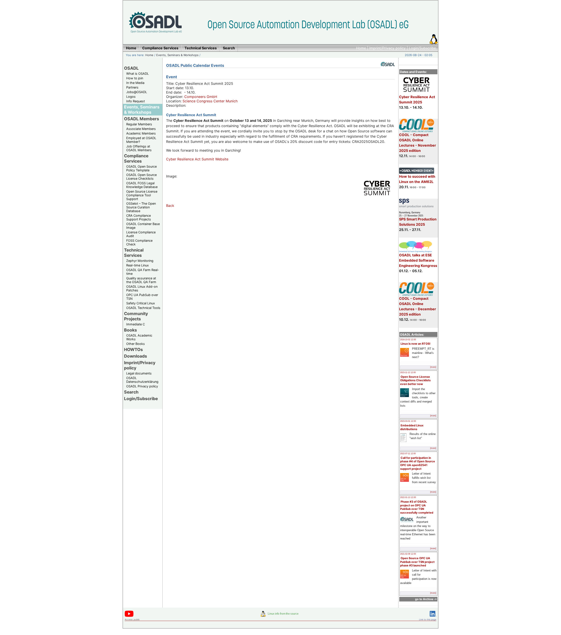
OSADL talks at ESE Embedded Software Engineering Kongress (418, 260)
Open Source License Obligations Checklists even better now (415, 380)
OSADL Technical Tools (143, 308)
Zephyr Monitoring (139, 261)
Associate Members (141, 129)
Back (170, 205)
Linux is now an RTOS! (415, 343)
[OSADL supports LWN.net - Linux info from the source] (280, 615)
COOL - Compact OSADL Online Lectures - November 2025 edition (417, 143)
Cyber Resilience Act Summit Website (197, 159)
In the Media (135, 83)
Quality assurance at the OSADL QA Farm (141, 280)
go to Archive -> (426, 599)
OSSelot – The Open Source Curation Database (141, 207)
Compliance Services (136, 158)
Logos (131, 96)
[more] (433, 367)
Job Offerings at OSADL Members (139, 148)
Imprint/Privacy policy (387, 48)
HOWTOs (133, 349)
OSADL (131, 68)
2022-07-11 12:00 (408, 453)
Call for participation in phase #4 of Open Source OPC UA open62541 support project (417, 463)
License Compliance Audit (141, 234)
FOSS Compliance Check (139, 242)
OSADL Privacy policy (142, 386)
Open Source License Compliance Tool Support (141, 195)
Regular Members (139, 124)
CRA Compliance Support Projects (138, 217)
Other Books (135, 344)
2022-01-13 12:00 (408, 497)
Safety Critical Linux (140, 303)
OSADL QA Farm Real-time (142, 271)
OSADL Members (141, 118)
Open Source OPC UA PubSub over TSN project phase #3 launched (417, 562)
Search (131, 392)
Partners (132, 87)
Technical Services (134, 252)
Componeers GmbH (200, 96)
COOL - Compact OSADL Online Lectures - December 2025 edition (417, 306)
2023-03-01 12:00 (408, 421)
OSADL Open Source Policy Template (141, 168)
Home (361, 48)
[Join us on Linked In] (433, 617)
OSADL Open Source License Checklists (141, 176)
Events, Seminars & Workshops (177, 55)
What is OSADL (137, 73)
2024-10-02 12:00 (408, 340)
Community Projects (136, 316)
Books (130, 330)
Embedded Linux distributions (411, 427)
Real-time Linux (137, 265)
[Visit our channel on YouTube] (129, 616)
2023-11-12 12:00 (408, 372)
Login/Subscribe (422, 48)
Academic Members (141, 133)
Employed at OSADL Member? (141, 140)
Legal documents (139, 373)
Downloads (135, 356)
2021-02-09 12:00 (408, 554)
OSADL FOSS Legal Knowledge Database (142, 185)
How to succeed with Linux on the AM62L (417, 179)
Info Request (135, 101)
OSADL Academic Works (139, 337)
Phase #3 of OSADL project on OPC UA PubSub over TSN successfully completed (416, 507)
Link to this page (427, 619)
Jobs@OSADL (136, 92)
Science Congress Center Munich (210, 101)
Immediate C (135, 324)
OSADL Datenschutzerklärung (142, 379)
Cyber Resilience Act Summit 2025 (417, 99)
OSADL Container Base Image (143, 225)
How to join (134, 78)
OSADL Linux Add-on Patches (142, 288)
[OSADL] (388, 69)
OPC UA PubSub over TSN (142, 296)
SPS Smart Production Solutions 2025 (418, 222)
